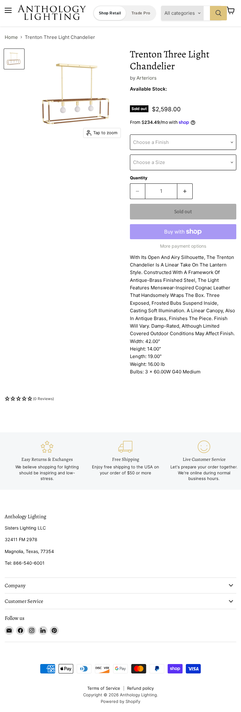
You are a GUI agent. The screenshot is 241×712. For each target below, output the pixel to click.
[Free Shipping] (125, 458)
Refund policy (140, 688)
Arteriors (147, 78)
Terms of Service (103, 688)
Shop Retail (110, 13)
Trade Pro (140, 13)
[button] (120, 399)
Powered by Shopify (120, 701)
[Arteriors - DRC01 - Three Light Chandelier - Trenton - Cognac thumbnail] (14, 59)
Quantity (138, 178)
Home (11, 37)
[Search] (218, 13)
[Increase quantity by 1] (185, 191)
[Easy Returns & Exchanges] (47, 460)
